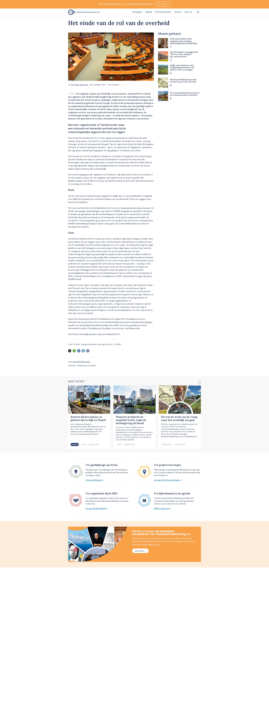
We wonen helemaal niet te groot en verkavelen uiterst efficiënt (184, 94)
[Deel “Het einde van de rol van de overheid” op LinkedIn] (83, 350)
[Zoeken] (198, 12)
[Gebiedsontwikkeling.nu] (99, 12)
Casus (83, 444)
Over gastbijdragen (94, 480)
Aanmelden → (140, 551)
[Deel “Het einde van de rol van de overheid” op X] (69, 350)
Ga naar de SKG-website (96, 509)
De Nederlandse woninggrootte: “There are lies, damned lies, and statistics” (184, 54)
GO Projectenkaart (163, 12)
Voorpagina (137, 12)
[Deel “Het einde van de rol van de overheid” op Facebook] (78, 350)
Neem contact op (161, 509)
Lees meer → (163, 4)
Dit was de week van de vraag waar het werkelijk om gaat (179, 418)
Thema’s (177, 12)
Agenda (148, 12)
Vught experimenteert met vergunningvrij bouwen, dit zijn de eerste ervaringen (182, 67)
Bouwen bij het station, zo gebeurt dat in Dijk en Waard (88, 418)
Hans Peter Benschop (79, 85)
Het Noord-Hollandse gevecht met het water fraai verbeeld (183, 80)
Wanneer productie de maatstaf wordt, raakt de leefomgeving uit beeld (131, 420)
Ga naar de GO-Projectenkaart (167, 480)
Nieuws (72, 93)
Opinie (119, 444)
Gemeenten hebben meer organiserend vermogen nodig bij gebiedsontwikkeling (183, 41)
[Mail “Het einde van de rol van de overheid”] (87, 350)
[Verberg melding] (264, 4)
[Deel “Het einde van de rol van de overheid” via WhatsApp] (74, 350)
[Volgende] (199, 382)
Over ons (188, 12)
